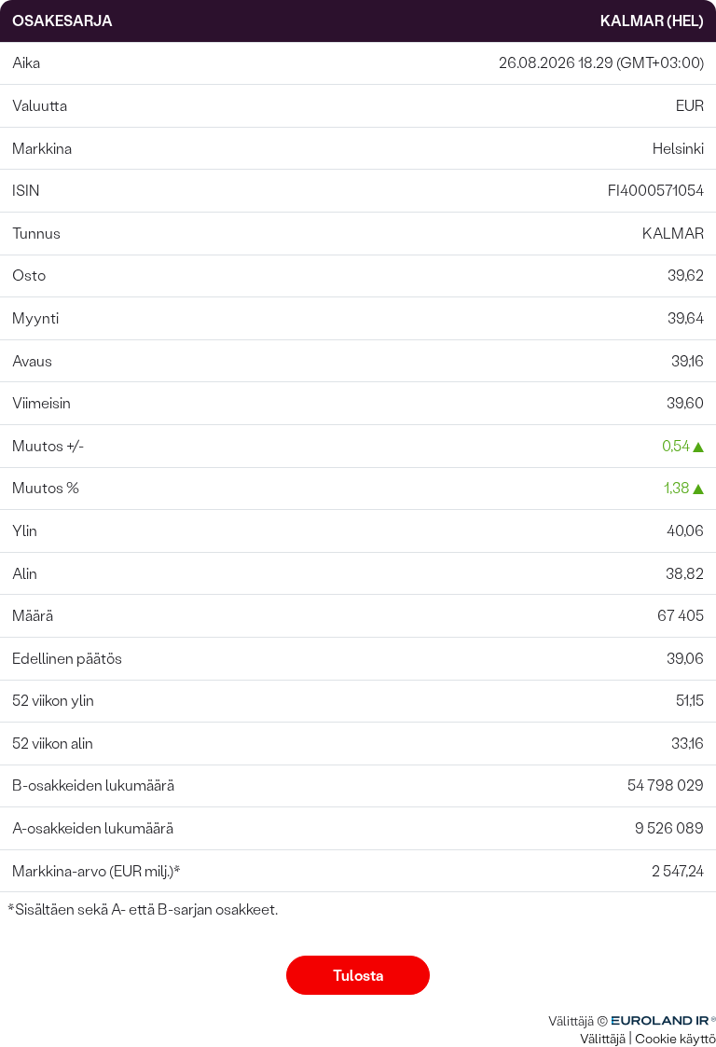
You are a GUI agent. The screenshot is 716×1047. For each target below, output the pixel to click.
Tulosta (358, 976)
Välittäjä (603, 1039)
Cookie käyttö (675, 1039)
